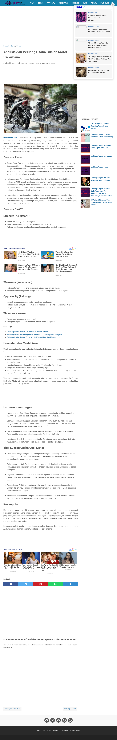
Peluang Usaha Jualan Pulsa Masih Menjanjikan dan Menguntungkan (35, 337)
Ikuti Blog (104, 3)
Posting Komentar (48, 63)
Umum (32, 3)
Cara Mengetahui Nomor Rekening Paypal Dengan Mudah (100, 126)
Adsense (75, 3)
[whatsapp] (55, 584)
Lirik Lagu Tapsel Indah (99, 167)
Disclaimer (64, 730)
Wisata (94, 3)
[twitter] (25, 584)
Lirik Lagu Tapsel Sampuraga (101, 156)
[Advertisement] (58, 25)
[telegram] (70, 584)
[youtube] (58, 720)
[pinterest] (40, 584)
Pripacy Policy (75, 730)
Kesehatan (63, 3)
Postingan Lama (70, 709)
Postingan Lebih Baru (12, 709)
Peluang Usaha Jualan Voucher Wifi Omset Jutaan (27, 332)
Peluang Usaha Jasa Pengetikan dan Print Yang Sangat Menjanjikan (34, 334)
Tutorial (51, 3)
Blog (85, 3)
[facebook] (10, 584)
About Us (40, 730)
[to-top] (112, 735)
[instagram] (64, 720)
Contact (48, 730)
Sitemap (56, 730)
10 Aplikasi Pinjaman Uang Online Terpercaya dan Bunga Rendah (101, 202)
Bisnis (40, 3)
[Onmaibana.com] (14, 3)
